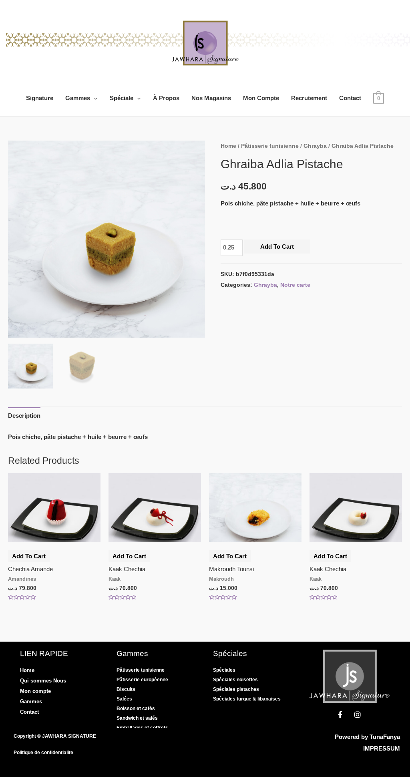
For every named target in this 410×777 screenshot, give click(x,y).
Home (228, 146)
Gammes (77, 98)
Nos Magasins (211, 98)
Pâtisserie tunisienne (270, 146)
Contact (350, 98)
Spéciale (121, 98)
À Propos (166, 98)
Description (24, 415)
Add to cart (277, 246)
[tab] (24, 416)
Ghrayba (315, 146)
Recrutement (309, 98)
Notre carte (295, 285)
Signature (39, 98)
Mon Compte (261, 98)
